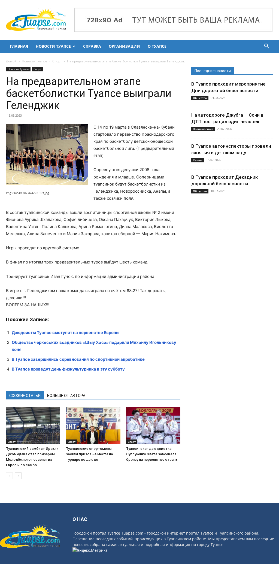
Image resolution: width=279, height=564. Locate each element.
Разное (197, 160)
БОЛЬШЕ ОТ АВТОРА (66, 395)
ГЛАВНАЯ (19, 46)
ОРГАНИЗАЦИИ (124, 46)
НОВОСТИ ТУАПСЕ (53, 46)
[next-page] (18, 475)
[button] (266, 46)
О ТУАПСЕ (157, 46)
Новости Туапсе (34, 61)
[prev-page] (9, 475)
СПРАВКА (92, 46)
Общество (200, 98)
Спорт (57, 61)
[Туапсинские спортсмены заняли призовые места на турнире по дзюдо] (93, 425)
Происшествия (203, 129)
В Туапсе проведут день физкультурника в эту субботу (68, 369)
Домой (11, 61)
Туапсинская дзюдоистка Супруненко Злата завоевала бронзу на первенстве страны (152, 454)
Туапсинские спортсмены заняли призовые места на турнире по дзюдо (89, 454)
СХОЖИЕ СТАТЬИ (25, 395)
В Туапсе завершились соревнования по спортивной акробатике (78, 359)
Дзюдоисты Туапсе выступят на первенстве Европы (65, 332)
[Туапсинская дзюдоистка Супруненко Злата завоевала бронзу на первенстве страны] (153, 425)
